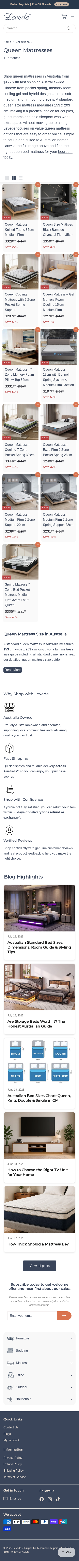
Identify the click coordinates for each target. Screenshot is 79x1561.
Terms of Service (14, 1477)
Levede (9, 128)
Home (7, 41)
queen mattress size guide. (41, 659)
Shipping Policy (13, 1470)
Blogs (7, 1433)
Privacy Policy (12, 1457)
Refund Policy (12, 1464)
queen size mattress (19, 105)
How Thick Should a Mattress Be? (38, 1244)
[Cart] (64, 16)
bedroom (65, 152)
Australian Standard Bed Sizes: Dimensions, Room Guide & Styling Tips (39, 947)
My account (11, 1440)
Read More (13, 670)
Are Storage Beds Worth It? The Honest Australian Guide (36, 1023)
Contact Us (10, 1427)
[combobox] (39, 28)
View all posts (40, 1266)
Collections (23, 41)
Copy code (61, 4)
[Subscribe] (64, 1315)
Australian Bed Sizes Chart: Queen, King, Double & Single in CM (39, 1098)
